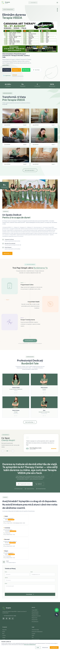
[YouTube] (9, 620)
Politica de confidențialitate (30, 644)
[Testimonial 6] (10, 451)
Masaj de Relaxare (35, 613)
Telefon (6, 579)
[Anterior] (4, 37)
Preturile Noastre (35, 623)
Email (32, 573)
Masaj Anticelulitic (35, 615)
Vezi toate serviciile (29, 170)
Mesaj (6, 585)
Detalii (24, 124)
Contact (4, 637)
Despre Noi (4, 631)
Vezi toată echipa (29, 422)
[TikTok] (12, 620)
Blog (3, 635)
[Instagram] (3, 620)
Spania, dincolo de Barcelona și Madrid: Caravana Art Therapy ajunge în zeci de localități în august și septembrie (14, 55)
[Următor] (55, 37)
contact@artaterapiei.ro (11, 564)
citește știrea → (5, 65)
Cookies (33, 635)
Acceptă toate (54, 647)
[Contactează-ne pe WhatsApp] (57, 610)
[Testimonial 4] (8, 451)
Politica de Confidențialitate (37, 633)
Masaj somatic (34, 619)
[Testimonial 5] (9, 451)
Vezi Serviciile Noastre (29, 340)
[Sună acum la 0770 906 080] (57, 614)
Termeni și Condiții (35, 631)
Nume (6, 573)
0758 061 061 (7, 534)
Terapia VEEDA (34, 611)
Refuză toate (45, 647)
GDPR (33, 637)
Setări (38, 647)
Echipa (3, 633)
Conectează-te (33, 2)
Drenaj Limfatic (35, 621)
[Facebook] (6, 620)
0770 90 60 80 (8, 523)
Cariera (3, 639)
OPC (33, 639)
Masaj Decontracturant (36, 617)
